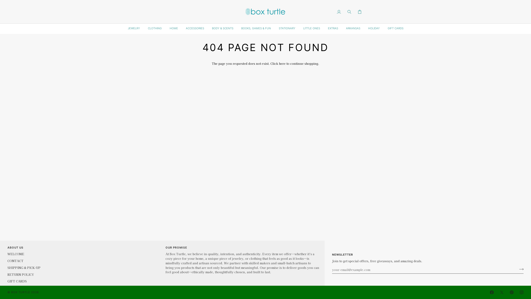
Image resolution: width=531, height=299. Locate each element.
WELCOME (15, 254)
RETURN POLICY (20, 274)
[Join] (520, 269)
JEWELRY (134, 28)
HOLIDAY (374, 28)
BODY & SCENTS (222, 28)
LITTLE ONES (311, 28)
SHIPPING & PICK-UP (23, 267)
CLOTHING (155, 28)
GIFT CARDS (395, 28)
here (282, 63)
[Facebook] (492, 292)
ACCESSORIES (195, 28)
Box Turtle (20, 292)
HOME (174, 28)
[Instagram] (522, 292)
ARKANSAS (353, 28)
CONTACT (15, 261)
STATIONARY (287, 28)
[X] (502, 292)
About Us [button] (15, 247)
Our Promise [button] (176, 247)
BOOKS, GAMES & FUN (256, 28)
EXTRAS (333, 28)
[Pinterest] (512, 292)
